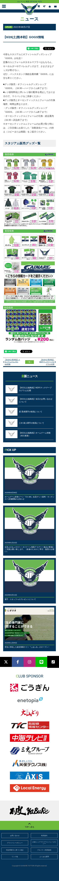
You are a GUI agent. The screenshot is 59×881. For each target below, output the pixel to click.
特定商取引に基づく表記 (14, 850)
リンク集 (15, 856)
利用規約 (44, 835)
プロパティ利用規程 (44, 850)
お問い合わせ (15, 835)
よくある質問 (44, 856)
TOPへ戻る (29, 827)
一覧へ (29, 362)
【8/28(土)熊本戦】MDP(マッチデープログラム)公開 (46, 362)
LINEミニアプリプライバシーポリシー (44, 842)
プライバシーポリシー (15, 843)
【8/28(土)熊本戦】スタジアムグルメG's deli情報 (12, 362)
